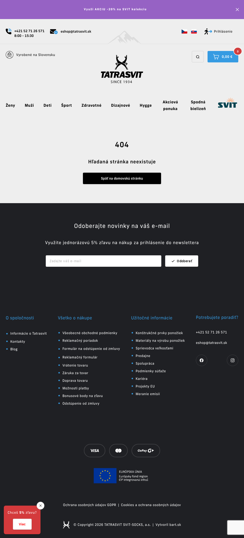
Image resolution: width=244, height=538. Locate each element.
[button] (184, 31)
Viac (22, 524)
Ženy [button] (10, 105)
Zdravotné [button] (91, 105)
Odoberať (184, 261)
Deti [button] (48, 105)
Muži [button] (29, 105)
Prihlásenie (223, 31)
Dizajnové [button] (120, 105)
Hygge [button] (146, 105)
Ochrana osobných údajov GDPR (89, 505)
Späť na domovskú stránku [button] (122, 178)
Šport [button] (66, 105)
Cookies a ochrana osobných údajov (151, 505)
